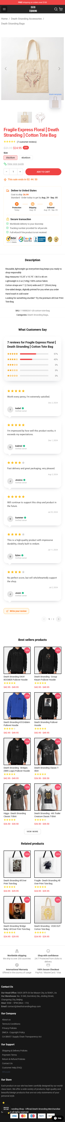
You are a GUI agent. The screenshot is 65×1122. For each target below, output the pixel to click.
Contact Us (7, 1063)
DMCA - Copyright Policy (13, 1032)
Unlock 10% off (6, 1108)
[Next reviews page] (58, 619)
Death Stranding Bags (13, 23)
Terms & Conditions (11, 1024)
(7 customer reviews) (27, 142)
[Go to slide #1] (24, 117)
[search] (56, 9)
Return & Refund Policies (13, 1059)
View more (32, 832)
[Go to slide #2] (40, 117)
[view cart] (61, 9)
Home (4, 18)
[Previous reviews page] (44, 619)
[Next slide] (59, 68)
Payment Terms (9, 1055)
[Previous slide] (6, 68)
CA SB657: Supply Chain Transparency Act (22, 1036)
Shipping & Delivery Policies (14, 1050)
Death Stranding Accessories (26, 18)
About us (6, 1019)
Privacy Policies (9, 1028)
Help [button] (59, 1118)
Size (6, 153)
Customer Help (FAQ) (12, 1067)
